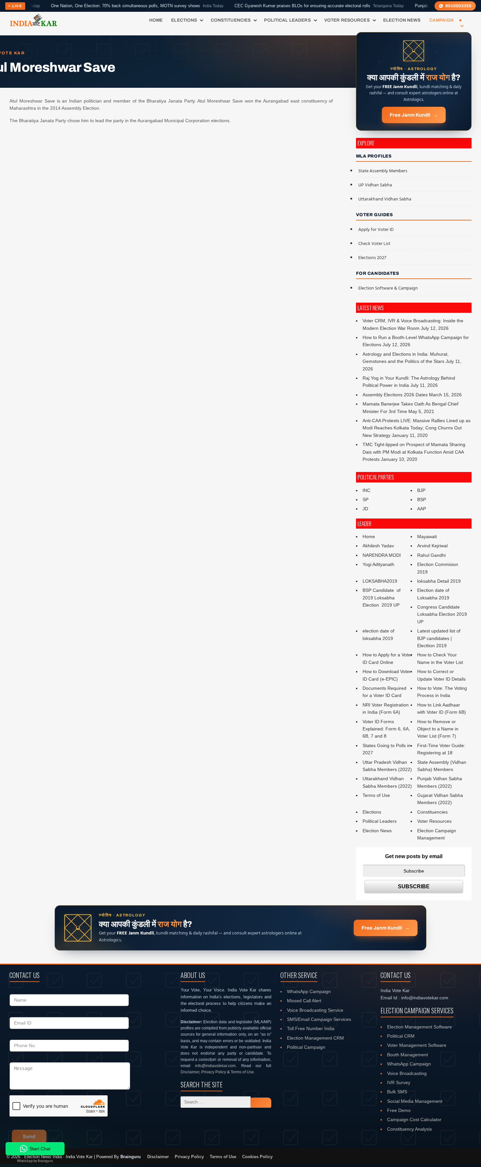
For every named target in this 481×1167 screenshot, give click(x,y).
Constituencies (231, 20)
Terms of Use (376, 795)
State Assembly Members (382, 171)
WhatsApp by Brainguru (35, 1161)
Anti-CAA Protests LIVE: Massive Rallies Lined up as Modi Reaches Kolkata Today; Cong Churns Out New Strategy (417, 428)
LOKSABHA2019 (380, 581)
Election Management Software (419, 1026)
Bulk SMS (397, 1091)
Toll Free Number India (310, 1028)
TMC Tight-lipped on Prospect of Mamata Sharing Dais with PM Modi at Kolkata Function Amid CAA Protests (414, 452)
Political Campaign (306, 1047)
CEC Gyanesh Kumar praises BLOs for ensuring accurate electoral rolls (287, 6)
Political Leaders (287, 20)
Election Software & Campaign (388, 288)
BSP (421, 499)
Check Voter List (374, 244)
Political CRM (401, 1036)
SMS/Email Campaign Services (319, 1019)
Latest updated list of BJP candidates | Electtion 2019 (438, 638)
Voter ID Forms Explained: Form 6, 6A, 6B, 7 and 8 (386, 729)
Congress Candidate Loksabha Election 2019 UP (442, 614)
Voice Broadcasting (407, 1073)
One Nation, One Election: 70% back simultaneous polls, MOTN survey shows (105, 6)
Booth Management (407, 1054)
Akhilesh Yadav (378, 545)
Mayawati (427, 536)
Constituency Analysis (409, 1129)
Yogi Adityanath (378, 564)
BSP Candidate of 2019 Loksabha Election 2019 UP (382, 598)
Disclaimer (190, 1072)
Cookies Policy (257, 1157)
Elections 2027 (372, 258)
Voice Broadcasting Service (315, 1010)
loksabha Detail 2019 (439, 581)
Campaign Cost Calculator (414, 1119)
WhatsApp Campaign (309, 991)
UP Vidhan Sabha (375, 185)
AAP (421, 508)
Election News (402, 20)
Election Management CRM (315, 1038)
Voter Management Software (416, 1045)
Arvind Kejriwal (432, 545)
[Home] (33, 20)
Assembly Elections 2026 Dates (395, 394)
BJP (421, 490)
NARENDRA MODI (382, 555)
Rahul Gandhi (431, 555)
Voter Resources (347, 20)
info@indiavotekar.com (215, 1065)
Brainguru (130, 1156)
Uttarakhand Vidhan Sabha (384, 199)
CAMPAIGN (441, 20)
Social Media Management (414, 1101)
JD (365, 508)
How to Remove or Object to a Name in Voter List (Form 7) (437, 729)
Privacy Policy (213, 1072)
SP (365, 499)
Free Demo (399, 1110)
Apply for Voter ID (376, 230)
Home (156, 20)
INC (366, 490)
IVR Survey (398, 1082)
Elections (184, 20)
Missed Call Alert (304, 1000)
